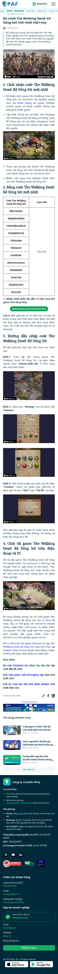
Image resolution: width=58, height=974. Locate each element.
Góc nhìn (31, 11)
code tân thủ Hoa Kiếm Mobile (31, 684)
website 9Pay (10, 650)
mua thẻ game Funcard (28, 643)
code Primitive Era (17, 665)
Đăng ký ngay (29, 948)
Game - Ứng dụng (15, 11)
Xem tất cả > (29, 769)
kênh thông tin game (31, 102)
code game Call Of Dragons (23, 674)
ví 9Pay (46, 620)
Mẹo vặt (41, 11)
